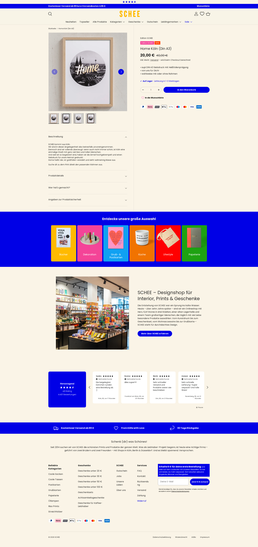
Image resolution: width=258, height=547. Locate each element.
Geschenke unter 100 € (90, 486)
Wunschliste (203, 6)
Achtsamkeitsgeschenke (91, 497)
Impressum (205, 537)
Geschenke (134, 21)
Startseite (52, 28)
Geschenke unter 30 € (90, 476)
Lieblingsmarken (169, 21)
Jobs (118, 476)
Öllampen (53, 500)
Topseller (84, 21)
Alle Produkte (100, 21)
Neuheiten (71, 21)
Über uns (121, 490)
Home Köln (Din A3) (66, 28)
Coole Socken (55, 474)
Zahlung (141, 495)
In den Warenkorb (186, 89)
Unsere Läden (120, 483)
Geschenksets (85, 492)
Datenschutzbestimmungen (180, 491)
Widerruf (141, 500)
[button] (208, 14)
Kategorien (116, 21)
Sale (187, 21)
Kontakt (141, 476)
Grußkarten (54, 490)
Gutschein (152, 21)
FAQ (139, 470)
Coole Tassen (55, 479)
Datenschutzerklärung (162, 537)
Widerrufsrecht (181, 537)
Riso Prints (53, 506)
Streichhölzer (55, 511)
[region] (148, 387)
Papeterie (53, 495)
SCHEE (57, 537)
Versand (154, 60)
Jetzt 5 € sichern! (199, 482)
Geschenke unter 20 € (90, 470)
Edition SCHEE (146, 38)
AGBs (193, 537)
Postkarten (54, 484)
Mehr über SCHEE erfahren (155, 333)
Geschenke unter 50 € (90, 481)
